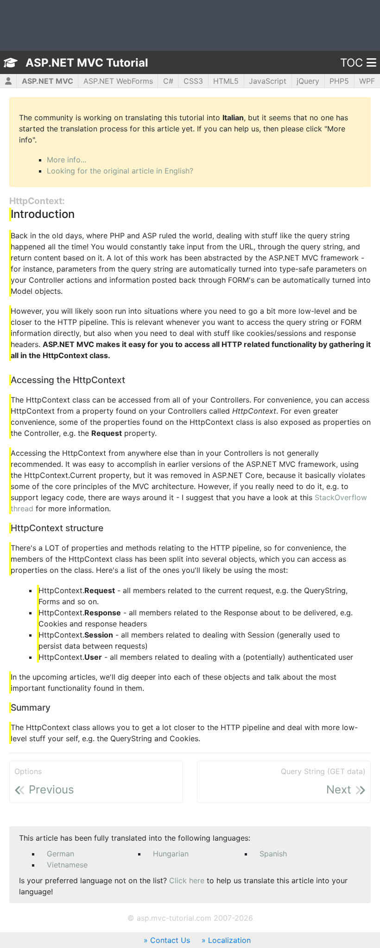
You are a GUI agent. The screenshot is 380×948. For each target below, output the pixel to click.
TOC (351, 62)
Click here (186, 880)
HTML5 (226, 81)
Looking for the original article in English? (120, 170)
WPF (367, 81)
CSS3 (193, 81)
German (60, 853)
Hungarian (171, 853)
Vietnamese (67, 864)
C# (168, 81)
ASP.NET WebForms (118, 81)
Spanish (273, 853)
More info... (66, 159)
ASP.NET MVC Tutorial (86, 62)
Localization (229, 940)
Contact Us (170, 940)
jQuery (308, 81)
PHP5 (339, 81)
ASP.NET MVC (47, 81)
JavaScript (267, 81)
